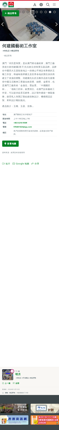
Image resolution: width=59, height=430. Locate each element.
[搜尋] (48, 4)
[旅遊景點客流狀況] (14, 408)
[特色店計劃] (45, 408)
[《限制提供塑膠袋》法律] (45, 420)
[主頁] (3, 393)
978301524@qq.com (23, 127)
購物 (6, 393)
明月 (18, 374)
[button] (35, 5)
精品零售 (12, 393)
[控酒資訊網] (14, 420)
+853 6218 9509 (20, 122)
